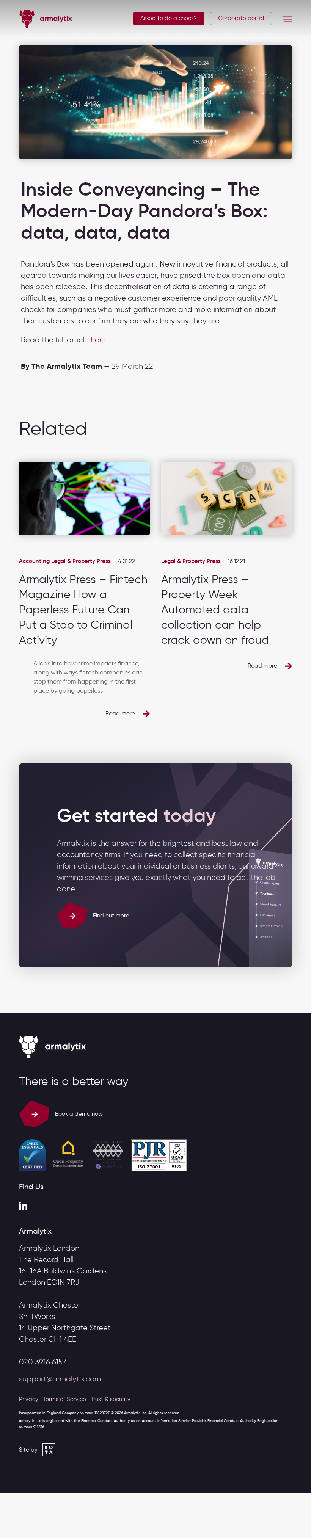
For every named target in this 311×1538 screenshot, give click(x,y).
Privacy (28, 1399)
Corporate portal (241, 18)
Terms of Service (64, 1399)
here (98, 339)
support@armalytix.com (60, 1378)
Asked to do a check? (168, 18)
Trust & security (110, 1399)
